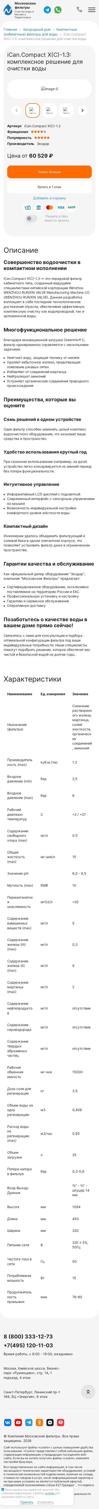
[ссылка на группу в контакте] (8, 1422)
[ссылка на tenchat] (60, 1422)
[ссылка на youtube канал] (18, 1422)
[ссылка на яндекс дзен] (50, 1422)
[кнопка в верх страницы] (88, 1392)
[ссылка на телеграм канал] (47, 10)
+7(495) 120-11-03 (28, 1345)
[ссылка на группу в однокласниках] (39, 1422)
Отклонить (45, 1502)
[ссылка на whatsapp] (58, 10)
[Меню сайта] (92, 9)
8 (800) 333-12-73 (28, 1336)
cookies (50, 1493)
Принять (26, 1502)
